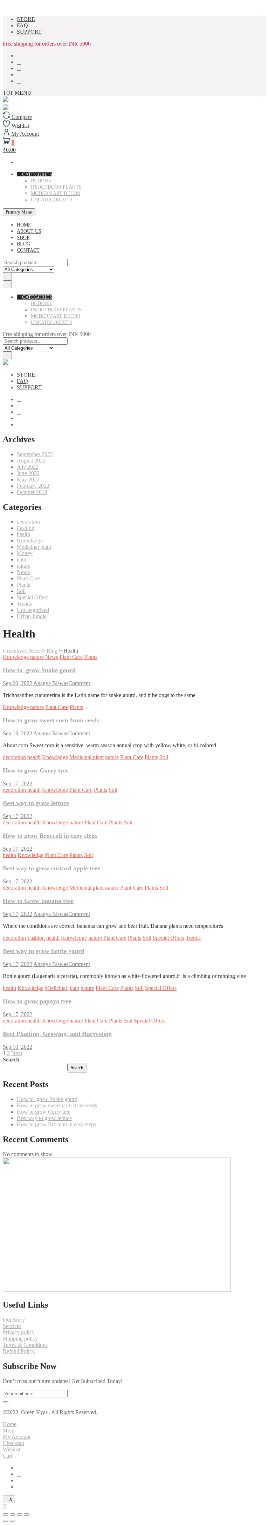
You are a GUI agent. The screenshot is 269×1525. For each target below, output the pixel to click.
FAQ (22, 25)
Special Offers (32, 597)
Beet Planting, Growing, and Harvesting (57, 1033)
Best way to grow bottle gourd (43, 950)
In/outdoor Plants (56, 187)
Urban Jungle (32, 616)
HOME (24, 225)
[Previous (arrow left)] (5, 1521)
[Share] (12, 1514)
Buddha (41, 180)
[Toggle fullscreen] (19, 1514)
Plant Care (28, 578)
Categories (36, 174)
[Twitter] (19, 1474)
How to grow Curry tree (36, 770)
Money (25, 553)
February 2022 (33, 486)
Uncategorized (51, 199)
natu (21, 559)
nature (23, 566)
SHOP (23, 237)
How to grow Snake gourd (39, 670)
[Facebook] (19, 1468)
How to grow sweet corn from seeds (51, 720)
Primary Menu (19, 212)
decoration (28, 522)
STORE (26, 19)
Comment (79, 683)
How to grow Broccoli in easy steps (50, 835)
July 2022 (28, 467)
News (23, 572)
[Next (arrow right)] (12, 1521)
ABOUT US (29, 231)
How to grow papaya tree (37, 1001)
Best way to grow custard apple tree (51, 868)
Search (11, 1059)
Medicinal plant (34, 547)
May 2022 (28, 480)
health (23, 534)
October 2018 (32, 492)
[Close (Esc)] (5, 1514)
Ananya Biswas (50, 683)
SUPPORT (29, 32)
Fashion (25, 528)
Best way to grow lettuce (36, 803)
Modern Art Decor (55, 193)
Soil (21, 591)
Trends (24, 604)
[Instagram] (19, 1487)
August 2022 (31, 461)
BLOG (23, 244)
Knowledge (30, 541)
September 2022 (35, 454)
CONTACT (28, 250)
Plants (23, 585)
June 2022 (28, 473)
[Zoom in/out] (26, 1514)
